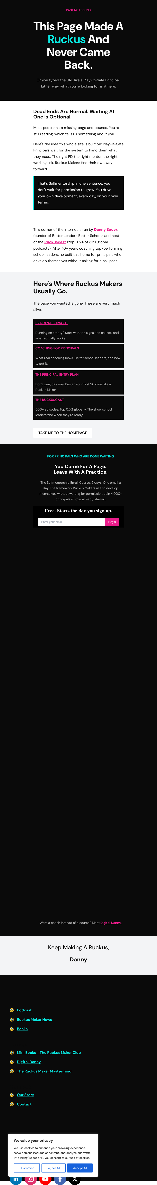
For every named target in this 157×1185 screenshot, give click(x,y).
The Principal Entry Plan (56, 374)
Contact (24, 1104)
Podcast (24, 1010)
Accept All (80, 1168)
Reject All (53, 1168)
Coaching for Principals (57, 348)
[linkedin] (16, 1179)
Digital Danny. (111, 923)
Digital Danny (29, 1061)
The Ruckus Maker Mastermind (44, 1071)
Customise (27, 1168)
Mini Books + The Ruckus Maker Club (49, 1052)
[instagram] (31, 1179)
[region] (53, 1155)
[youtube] (45, 1179)
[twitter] (75, 1179)
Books (22, 1028)
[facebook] (60, 1179)
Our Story (25, 1094)
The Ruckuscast (49, 400)
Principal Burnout (51, 323)
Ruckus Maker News (34, 1019)
